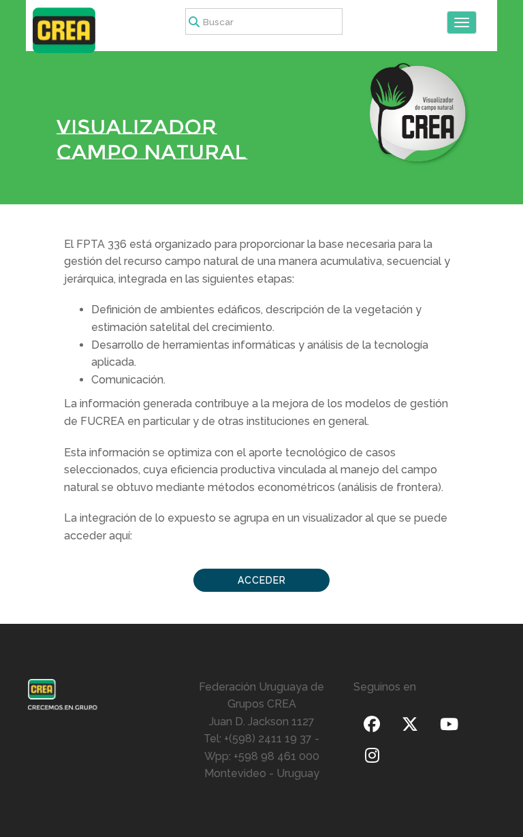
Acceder (262, 580)
